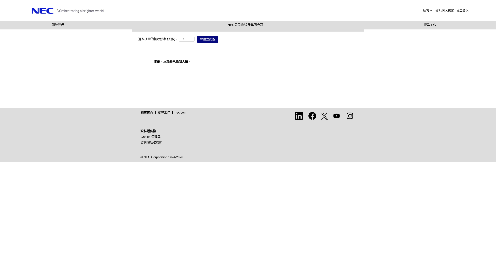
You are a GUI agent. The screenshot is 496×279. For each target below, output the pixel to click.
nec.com (180, 112)
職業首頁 (147, 112)
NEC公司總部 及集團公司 (245, 25)
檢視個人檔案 (444, 10)
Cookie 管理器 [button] (151, 137)
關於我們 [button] (58, 25)
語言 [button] (426, 10)
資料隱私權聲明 (151, 142)
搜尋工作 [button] (430, 25)
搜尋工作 (164, 112)
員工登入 (462, 10)
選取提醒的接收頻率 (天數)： (158, 39)
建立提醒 (208, 39)
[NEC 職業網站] (69, 11)
